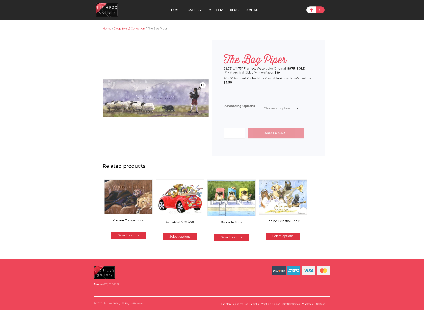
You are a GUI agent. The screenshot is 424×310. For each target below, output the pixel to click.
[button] (203, 85)
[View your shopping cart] (311, 9)
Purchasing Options (239, 106)
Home (107, 28)
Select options (128, 235)
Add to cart (276, 133)
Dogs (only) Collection (129, 28)
